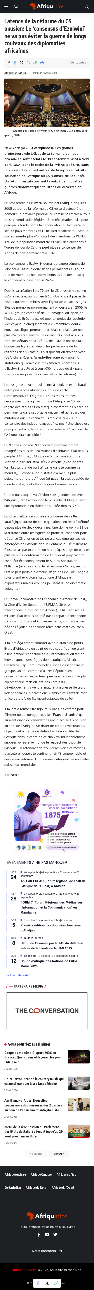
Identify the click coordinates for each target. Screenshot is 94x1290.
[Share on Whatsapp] (28, 62)
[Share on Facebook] (15, 62)
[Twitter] (55, 1235)
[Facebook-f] (39, 1235)
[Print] (42, 62)
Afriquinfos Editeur (15, 73)
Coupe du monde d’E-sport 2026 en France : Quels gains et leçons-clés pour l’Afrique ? (33, 1057)
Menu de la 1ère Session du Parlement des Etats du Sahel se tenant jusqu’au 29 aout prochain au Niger (33, 1131)
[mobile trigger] (8, 6)
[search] (87, 6)
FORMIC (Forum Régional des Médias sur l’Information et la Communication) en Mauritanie (51, 907)
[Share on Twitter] (22, 62)
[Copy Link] (35, 62)
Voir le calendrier (18, 975)
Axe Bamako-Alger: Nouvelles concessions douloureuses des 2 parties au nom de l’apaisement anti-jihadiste (33, 1105)
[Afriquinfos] (47, 6)
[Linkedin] (47, 1235)
